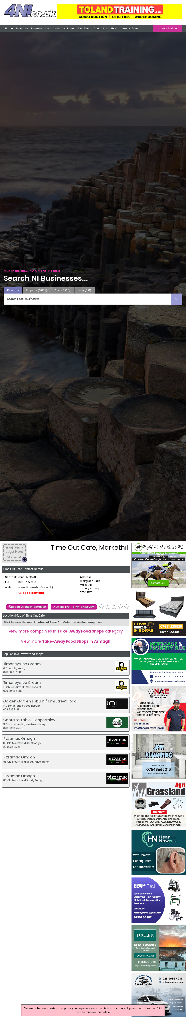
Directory (22, 28)
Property (36, 28)
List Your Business (168, 28)
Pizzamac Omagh (19, 738)
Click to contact (31, 593)
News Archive (129, 28)
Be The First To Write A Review (75, 607)
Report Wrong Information (28, 607)
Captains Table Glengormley (29, 719)
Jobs (57, 28)
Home (9, 28)
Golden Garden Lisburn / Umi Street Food (39, 701)
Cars (48, 28)
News (114, 28)
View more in (65, 641)
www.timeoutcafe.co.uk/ (35, 587)
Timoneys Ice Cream (22, 663)
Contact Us (101, 28)
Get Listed (84, 28)
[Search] (176, 299)
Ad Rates (68, 28)
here (79, 1012)
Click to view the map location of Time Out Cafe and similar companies (53, 622)
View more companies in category (66, 631)
